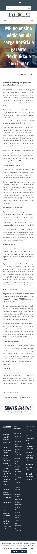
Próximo (30, 74)
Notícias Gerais (17, 397)
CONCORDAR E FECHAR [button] (19, 551)
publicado (11, 110)
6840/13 (12, 277)
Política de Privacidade (26, 548)
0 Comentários (26, 397)
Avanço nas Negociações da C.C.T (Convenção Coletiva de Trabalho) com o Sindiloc (18, 473)
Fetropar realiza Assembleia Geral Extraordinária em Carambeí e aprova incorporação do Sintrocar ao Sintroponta (18, 511)
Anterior (23, 74)
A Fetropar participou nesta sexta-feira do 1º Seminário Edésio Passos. (18, 443)
